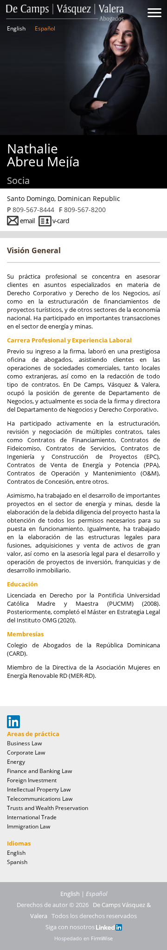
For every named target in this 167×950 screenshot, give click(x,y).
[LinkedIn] (109, 927)
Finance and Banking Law (39, 771)
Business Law (24, 743)
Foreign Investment (32, 780)
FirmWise (102, 938)
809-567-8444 (33, 209)
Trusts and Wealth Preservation (47, 808)
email (27, 220)
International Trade (32, 817)
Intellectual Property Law (39, 789)
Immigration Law (28, 826)
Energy (16, 762)
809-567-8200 (85, 209)
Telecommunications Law (39, 799)
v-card (60, 220)
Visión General (34, 250)
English (16, 28)
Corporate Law (26, 752)
